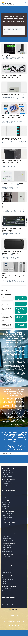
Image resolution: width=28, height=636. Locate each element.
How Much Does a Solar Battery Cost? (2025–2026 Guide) (13, 116)
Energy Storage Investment (8, 497)
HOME (4, 21)
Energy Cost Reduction (7, 519)
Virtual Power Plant (6, 570)
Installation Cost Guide (7, 476)
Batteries (5, 31)
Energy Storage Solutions (8, 543)
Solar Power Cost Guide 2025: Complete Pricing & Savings (12, 252)
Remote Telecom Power (8, 575)
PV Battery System (6, 560)
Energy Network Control (7, 568)
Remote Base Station (6, 577)
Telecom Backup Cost (7, 583)
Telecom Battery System (7, 579)
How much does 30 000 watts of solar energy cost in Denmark (20, 310)
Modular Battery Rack (6, 590)
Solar (16, 29)
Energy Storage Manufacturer (10, 597)
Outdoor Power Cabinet (7, 581)
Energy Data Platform (6, 572)
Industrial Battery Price (7, 483)
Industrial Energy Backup (7, 540)
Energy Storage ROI (6, 474)
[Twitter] (15, 625)
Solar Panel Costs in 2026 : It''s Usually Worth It (13, 95)
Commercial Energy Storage (9, 468)
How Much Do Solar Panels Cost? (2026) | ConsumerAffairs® (11, 230)
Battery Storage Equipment (9, 586)
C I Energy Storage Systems (9, 490)
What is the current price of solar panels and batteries (16, 22)
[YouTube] (18, 625)
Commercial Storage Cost (7, 492)
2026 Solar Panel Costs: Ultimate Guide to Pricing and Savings (13, 276)
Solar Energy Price (6, 562)
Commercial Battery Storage (9, 501)
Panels (20, 29)
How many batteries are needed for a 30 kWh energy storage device (7, 318)
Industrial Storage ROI (6, 487)
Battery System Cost (6, 495)
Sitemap (24, 623)
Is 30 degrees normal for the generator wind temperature (21, 326)
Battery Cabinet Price (6, 588)
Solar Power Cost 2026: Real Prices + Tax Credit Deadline (12, 139)
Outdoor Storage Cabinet (7, 592)
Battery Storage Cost (6, 502)
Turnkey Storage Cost (6, 545)
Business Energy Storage (8, 522)
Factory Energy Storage (8, 511)
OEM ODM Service (6, 601)
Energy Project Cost (6, 549)
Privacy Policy (18, 623)
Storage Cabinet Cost (6, 506)
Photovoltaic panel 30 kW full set (6, 303)
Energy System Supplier (7, 602)
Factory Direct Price (6, 599)
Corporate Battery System (7, 526)
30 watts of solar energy (19, 298)
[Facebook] (9, 625)
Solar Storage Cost (6, 558)
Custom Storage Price (7, 547)
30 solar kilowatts (20, 303)
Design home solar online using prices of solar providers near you (13, 206)
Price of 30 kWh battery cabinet (6, 298)
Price (13, 29)
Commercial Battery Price (7, 472)
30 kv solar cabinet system (6, 309)
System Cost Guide (6, 470)
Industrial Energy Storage (8, 479)
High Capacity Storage (7, 536)
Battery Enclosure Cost (7, 594)
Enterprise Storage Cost (7, 524)
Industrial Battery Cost (6, 534)
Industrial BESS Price (6, 494)
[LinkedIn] (12, 625)
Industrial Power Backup (7, 517)
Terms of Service (11, 623)
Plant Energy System (6, 485)
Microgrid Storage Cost (7, 567)
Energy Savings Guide (7, 528)
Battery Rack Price (6, 508)
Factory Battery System (7, 513)
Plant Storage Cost (6, 515)
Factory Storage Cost (6, 481)
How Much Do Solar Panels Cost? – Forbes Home (11, 76)
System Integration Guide (7, 551)
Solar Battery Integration (8, 554)
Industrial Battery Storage (9, 533)
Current (9, 29)
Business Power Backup (7, 529)
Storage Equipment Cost (7, 604)
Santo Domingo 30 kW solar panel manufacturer (20, 318)
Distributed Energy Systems (9, 565)
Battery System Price (6, 538)
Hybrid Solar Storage (6, 556)
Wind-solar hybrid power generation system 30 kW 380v (6, 326)
